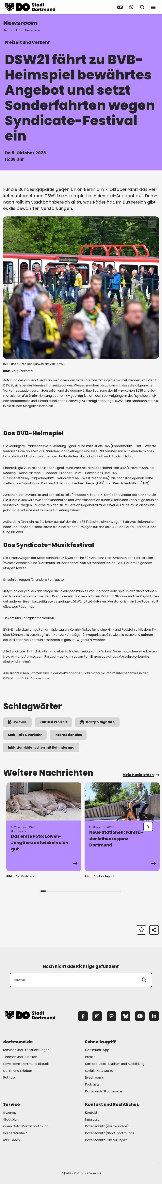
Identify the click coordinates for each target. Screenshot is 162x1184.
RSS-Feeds (11, 1140)
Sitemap (9, 1112)
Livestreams (94, 1077)
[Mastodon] (111, 1016)
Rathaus (9, 1077)
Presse (90, 1057)
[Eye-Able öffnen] (131, 7)
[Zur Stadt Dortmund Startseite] (30, 7)
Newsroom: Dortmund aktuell (26, 1064)
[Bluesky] (125, 1016)
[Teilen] (154, 930)
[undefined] (148, 826)
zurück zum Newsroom (24, 30)
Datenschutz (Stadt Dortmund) (109, 1133)
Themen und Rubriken (20, 1057)
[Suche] (144, 980)
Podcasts (92, 1084)
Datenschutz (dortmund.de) (107, 1126)
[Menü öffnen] (153, 7)
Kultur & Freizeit (53, 722)
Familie (20, 722)
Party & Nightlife (100, 722)
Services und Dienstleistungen (26, 1050)
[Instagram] (97, 1016)
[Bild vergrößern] (152, 224)
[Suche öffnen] (142, 7)
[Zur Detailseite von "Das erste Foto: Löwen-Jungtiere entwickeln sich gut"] (43, 826)
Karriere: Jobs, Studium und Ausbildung (114, 1064)
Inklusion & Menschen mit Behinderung (41, 747)
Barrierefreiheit (15, 1133)
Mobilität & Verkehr (25, 735)
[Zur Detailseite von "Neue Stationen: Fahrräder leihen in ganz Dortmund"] (122, 826)
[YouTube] (140, 1016)
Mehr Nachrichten (138, 774)
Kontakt (91, 1112)
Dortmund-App (97, 1050)
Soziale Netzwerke (99, 1070)
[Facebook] (83, 1016)
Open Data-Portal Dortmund (25, 1126)
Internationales (68, 735)
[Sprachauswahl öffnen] (120, 7)
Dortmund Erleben (17, 1070)
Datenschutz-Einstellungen (106, 1140)
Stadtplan (11, 1119)
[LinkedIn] (154, 1016)
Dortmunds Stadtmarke (103, 1091)
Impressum (94, 1119)
